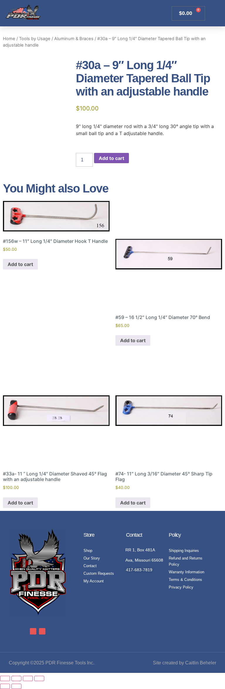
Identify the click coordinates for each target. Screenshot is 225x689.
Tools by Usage (34, 38)
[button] (161, 13)
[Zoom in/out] (5, 678)
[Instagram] (42, 631)
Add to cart (111, 158)
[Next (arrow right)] (16, 686)
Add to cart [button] (20, 264)
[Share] (28, 678)
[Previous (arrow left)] (5, 686)
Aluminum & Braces (73, 38)
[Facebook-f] (33, 631)
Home (9, 38)
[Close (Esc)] (39, 678)
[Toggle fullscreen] (16, 678)
